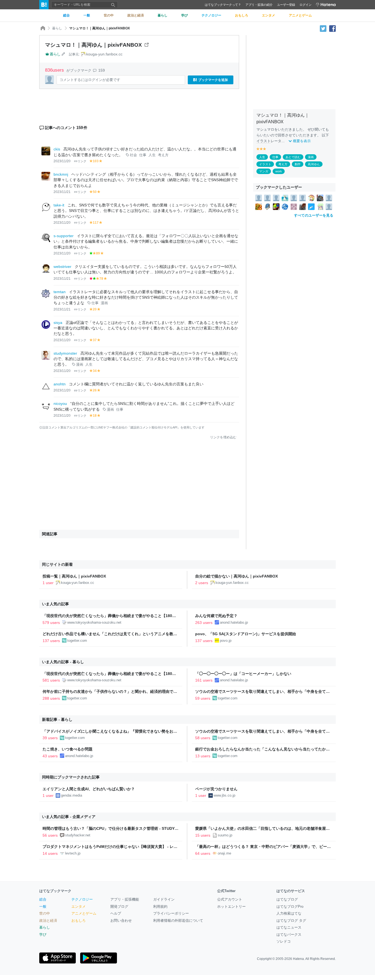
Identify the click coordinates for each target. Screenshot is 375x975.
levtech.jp (72, 853)
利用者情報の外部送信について (178, 920)
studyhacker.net (77, 835)
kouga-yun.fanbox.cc (104, 54)
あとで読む (293, 157)
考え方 (163, 155)
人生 (152, 155)
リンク (81, 161)
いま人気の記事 (55, 604)
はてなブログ (287, 899)
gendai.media (71, 795)
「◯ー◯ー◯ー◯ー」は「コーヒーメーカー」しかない (243, 673)
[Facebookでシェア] (332, 28)
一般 (42, 906)
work (278, 171)
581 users (51, 680)
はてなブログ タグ (291, 920)
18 (95, 415)
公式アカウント (229, 899)
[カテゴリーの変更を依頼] (63, 54)
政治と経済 (48, 920)
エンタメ (78, 906)
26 (95, 390)
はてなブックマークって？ (223, 4)
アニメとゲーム (83, 913)
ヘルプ (115, 913)
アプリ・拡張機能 (124, 899)
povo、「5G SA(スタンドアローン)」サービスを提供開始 (245, 634)
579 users (51, 622)
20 (95, 309)
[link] (258, 197)
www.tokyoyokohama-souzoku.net (94, 622)
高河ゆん (314, 164)
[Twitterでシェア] (323, 28)
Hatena (298, 959)
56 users (50, 835)
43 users (50, 756)
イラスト (263, 141)
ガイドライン (164, 899)
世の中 (44, 913)
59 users (202, 698)
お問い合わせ (121, 920)
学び (42, 934)
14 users (50, 853)
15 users (202, 835)
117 (96, 222)
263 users (203, 622)
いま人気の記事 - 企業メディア (69, 816)
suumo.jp (225, 835)
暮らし (57, 28)
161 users (203, 680)
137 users (51, 640)
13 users (202, 756)
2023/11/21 (62, 192)
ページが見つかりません (216, 789)
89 (98, 253)
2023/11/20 (62, 161)
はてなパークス (288, 934)
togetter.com (77, 640)
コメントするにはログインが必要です (90, 80)
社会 (133, 155)
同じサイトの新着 (57, 564)
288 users (51, 698)
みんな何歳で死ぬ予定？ (216, 615)
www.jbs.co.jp (224, 795)
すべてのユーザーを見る (313, 215)
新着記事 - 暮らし (57, 719)
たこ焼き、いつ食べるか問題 (68, 749)
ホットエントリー (231, 906)
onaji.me (224, 853)
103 (96, 161)
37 (95, 340)
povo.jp (225, 640)
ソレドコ (283, 941)
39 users (50, 738)
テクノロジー (82, 899)
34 (95, 370)
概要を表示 (302, 141)
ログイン (306, 4)
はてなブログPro (289, 906)
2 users (201, 583)
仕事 (142, 155)
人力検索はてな (288, 913)
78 (101, 278)
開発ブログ (119, 906)
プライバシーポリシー (171, 913)
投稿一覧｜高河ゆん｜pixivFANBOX (74, 576)
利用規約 (160, 906)
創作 (298, 164)
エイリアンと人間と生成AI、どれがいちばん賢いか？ (89, 789)
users (55, 70)
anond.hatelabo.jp (234, 622)
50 (95, 192)
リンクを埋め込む (223, 437)
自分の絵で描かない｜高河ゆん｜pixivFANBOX (236, 576)
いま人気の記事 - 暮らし (63, 662)
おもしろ (78, 920)
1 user (48, 583)
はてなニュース (288, 927)
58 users (202, 738)
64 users (202, 853)
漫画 (104, 303)
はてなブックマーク (55, 891)
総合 (42, 899)
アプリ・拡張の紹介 (259, 4)
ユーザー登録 (286, 4)
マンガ (263, 171)
